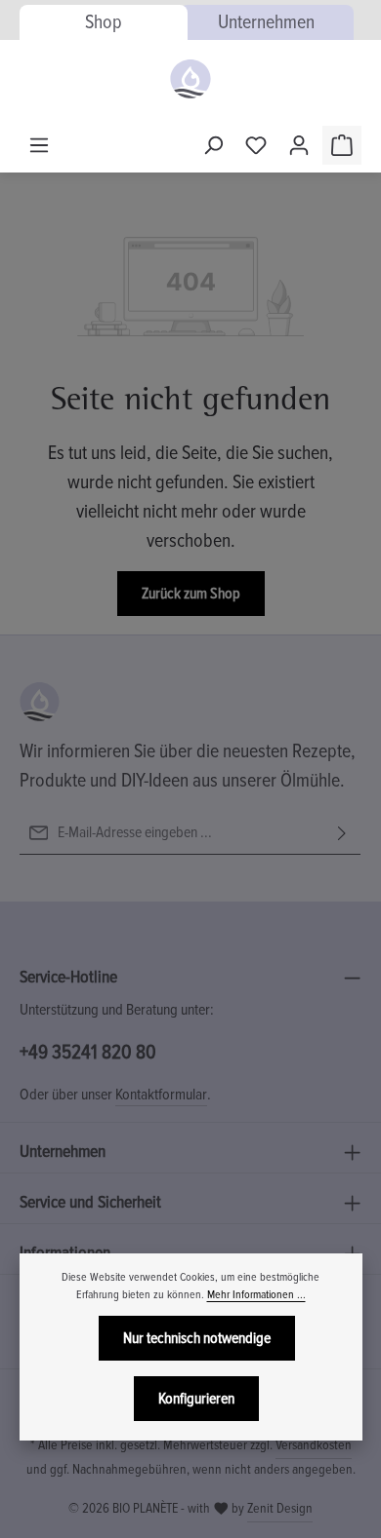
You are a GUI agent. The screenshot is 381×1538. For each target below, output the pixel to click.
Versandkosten (313, 1445)
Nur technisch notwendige (197, 1338)
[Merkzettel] (255, 145)
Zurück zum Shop (191, 593)
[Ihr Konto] (298, 145)
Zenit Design (280, 1508)
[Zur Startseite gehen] (190, 78)
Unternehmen (266, 22)
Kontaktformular (161, 1094)
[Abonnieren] (341, 833)
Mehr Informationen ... (256, 1295)
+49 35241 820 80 (88, 1052)
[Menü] (39, 145)
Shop (103, 22)
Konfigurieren (196, 1398)
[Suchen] (213, 145)
